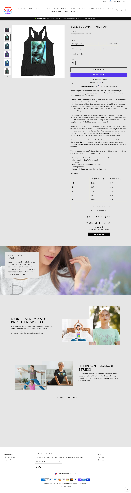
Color (73, 40)
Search (100, 454)
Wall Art (46, 8)
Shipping (73, 34)
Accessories (60, 8)
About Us (101, 457)
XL (92, 63)
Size (72, 59)
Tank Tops (34, 8)
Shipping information (99, 206)
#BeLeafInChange (96, 8)
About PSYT (56, 11)
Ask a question (99, 210)
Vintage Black (77, 44)
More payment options (99, 79)
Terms (5, 463)
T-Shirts (22, 8)
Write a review (99, 234)
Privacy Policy (8, 460)
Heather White (77, 54)
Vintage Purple (91, 44)
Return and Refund (10, 457)
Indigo (103, 44)
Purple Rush (113, 44)
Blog (110, 8)
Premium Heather (92, 49)
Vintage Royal (77, 49)
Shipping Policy (8, 454)
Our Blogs (101, 460)
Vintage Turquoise (109, 49)
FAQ (67, 11)
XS (73, 63)
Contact (75, 11)
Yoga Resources (77, 8)
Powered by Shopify (65, 486)
